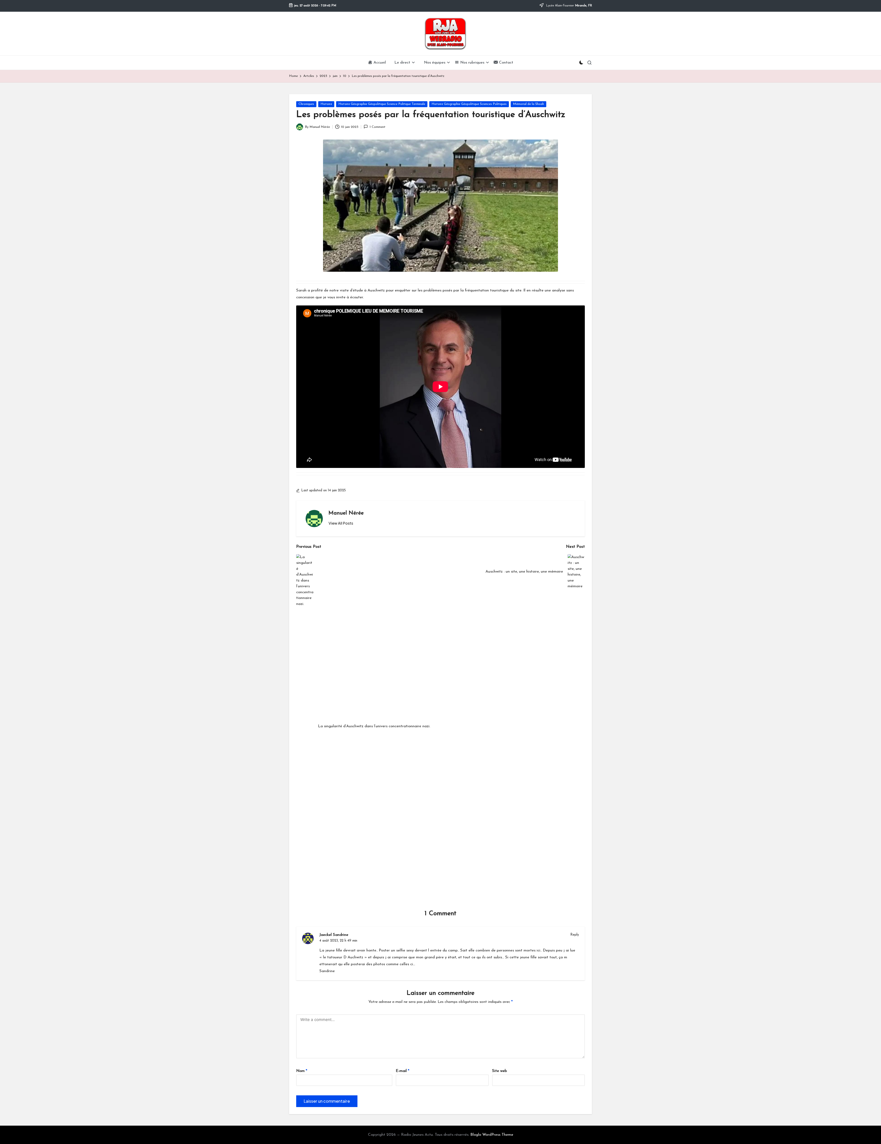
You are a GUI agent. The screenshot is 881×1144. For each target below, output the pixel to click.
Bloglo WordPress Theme (491, 1135)
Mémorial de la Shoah (528, 104)
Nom (301, 1071)
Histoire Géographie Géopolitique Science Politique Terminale (381, 104)
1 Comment (377, 127)
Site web (499, 1071)
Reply (574, 935)
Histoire (326, 104)
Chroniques (306, 104)
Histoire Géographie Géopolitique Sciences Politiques (469, 104)
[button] (341, 523)
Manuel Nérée (346, 513)
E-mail (402, 1071)
